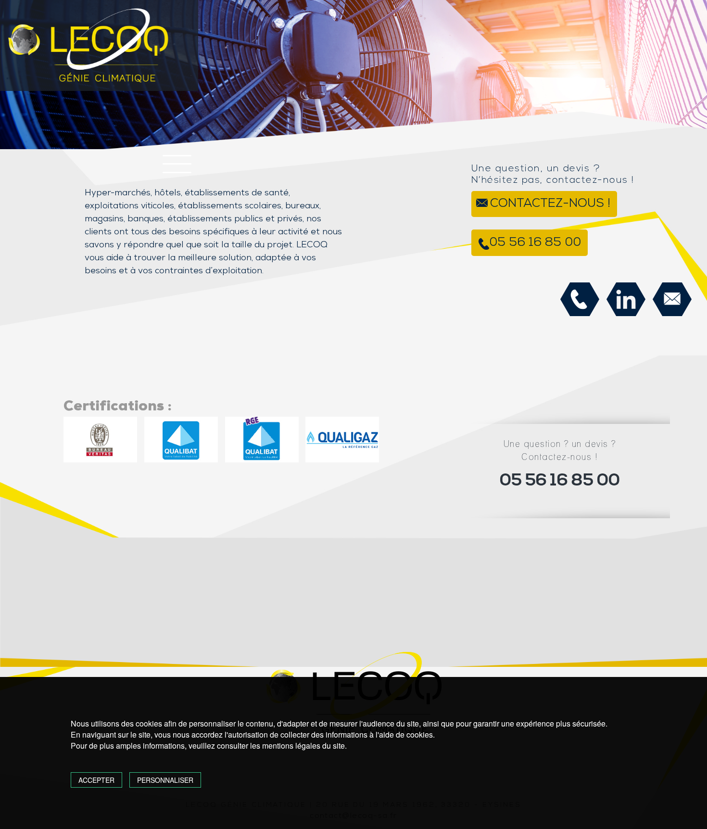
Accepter (96, 780)
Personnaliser (165, 780)
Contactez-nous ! (550, 204)
